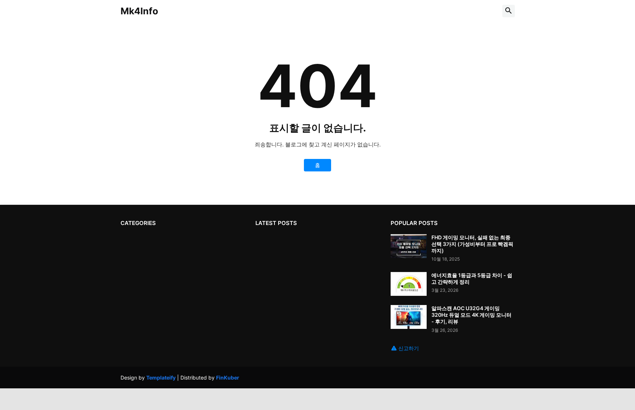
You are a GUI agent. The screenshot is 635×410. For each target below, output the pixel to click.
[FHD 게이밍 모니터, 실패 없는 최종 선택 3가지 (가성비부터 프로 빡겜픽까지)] (409, 246)
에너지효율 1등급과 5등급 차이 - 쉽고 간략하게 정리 (471, 278)
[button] (508, 11)
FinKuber (227, 377)
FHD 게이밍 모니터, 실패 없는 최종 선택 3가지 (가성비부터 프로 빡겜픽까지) (472, 244)
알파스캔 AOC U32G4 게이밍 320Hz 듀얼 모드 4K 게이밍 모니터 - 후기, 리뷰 (471, 314)
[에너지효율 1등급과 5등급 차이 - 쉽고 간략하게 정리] (409, 284)
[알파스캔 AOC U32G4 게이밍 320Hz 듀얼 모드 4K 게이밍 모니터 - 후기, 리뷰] (409, 317)
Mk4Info (139, 11)
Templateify (161, 377)
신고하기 (408, 348)
